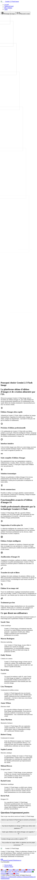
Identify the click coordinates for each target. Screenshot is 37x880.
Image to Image (8, 866)
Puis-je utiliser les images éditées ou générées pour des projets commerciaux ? (18, 844)
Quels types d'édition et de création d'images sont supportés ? (18, 832)
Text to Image (8, 865)
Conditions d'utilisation (22, 877)
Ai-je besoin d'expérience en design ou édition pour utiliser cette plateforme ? (18, 827)
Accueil (6, 4)
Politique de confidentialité (8, 877)
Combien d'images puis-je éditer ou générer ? (13, 839)
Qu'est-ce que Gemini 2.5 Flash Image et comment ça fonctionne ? (18, 821)
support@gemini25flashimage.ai (12, 860)
